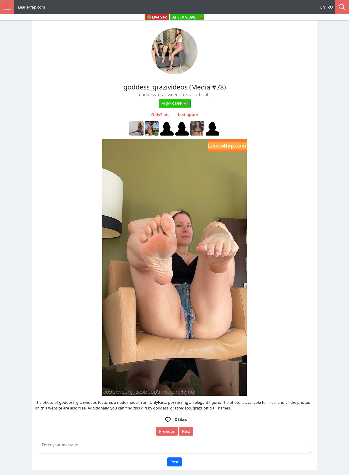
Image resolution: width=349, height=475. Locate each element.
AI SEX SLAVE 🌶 (187, 17)
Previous (167, 431)
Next (186, 431)
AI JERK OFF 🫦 (175, 103)
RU (330, 7)
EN (322, 7)
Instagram (188, 114)
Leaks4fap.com (31, 7)
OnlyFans (160, 114)
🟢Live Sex (157, 17)
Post (174, 462)
